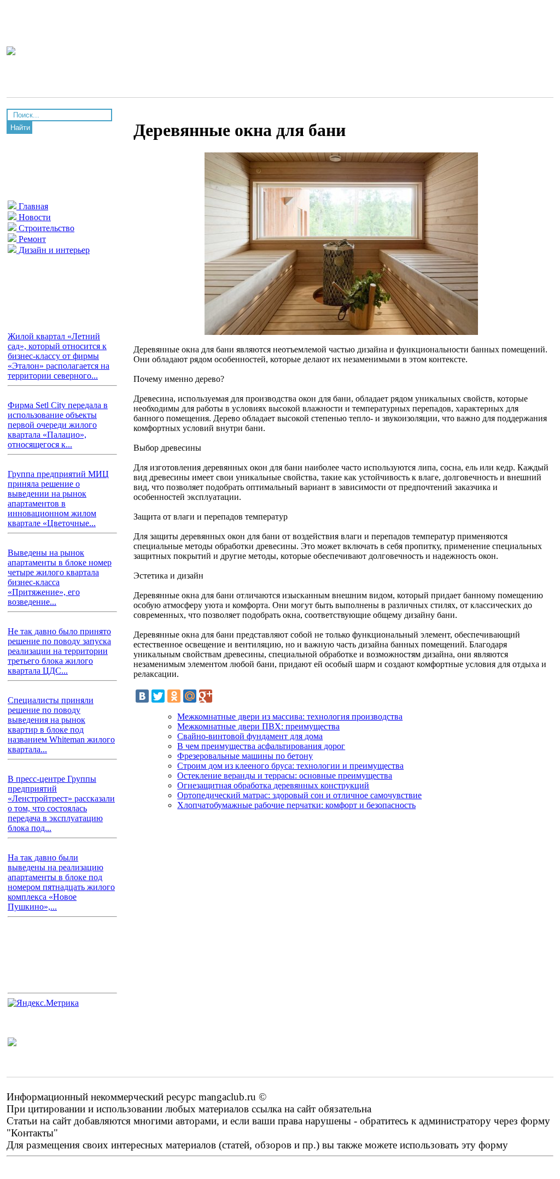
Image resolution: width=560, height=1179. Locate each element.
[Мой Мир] (189, 696)
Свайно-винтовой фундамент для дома (250, 736)
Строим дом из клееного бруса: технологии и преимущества (290, 765)
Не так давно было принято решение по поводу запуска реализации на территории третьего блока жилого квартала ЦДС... (59, 651)
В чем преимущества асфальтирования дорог (261, 746)
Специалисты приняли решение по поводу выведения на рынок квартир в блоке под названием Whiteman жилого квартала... (61, 724)
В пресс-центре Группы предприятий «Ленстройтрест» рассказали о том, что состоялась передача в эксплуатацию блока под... (61, 803)
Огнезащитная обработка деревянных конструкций (273, 785)
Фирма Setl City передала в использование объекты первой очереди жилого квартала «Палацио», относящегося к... (58, 424)
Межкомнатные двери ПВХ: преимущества (258, 726)
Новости (33, 217)
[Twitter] (158, 696)
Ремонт (31, 239)
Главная (32, 206)
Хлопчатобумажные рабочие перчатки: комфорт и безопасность (296, 805)
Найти (20, 127)
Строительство (45, 228)
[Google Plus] (205, 696)
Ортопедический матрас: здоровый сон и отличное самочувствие (299, 795)
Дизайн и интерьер (53, 250)
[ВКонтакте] (142, 696)
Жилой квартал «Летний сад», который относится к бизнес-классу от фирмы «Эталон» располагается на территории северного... (58, 356)
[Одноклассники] (173, 696)
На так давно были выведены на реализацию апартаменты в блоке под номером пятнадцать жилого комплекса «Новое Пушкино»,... (61, 882)
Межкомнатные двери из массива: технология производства (289, 716)
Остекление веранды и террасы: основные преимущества (284, 775)
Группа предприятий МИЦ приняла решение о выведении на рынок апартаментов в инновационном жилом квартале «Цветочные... (58, 498)
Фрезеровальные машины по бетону (245, 756)
